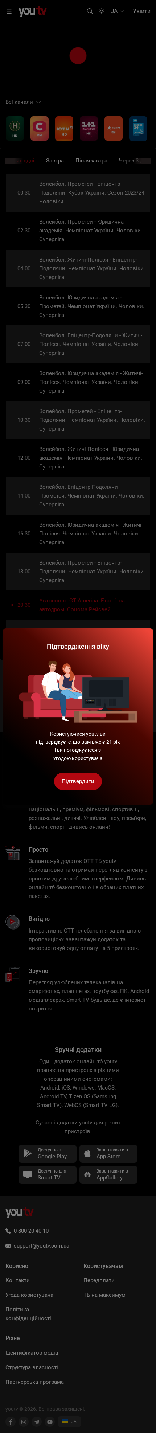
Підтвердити (78, 781)
